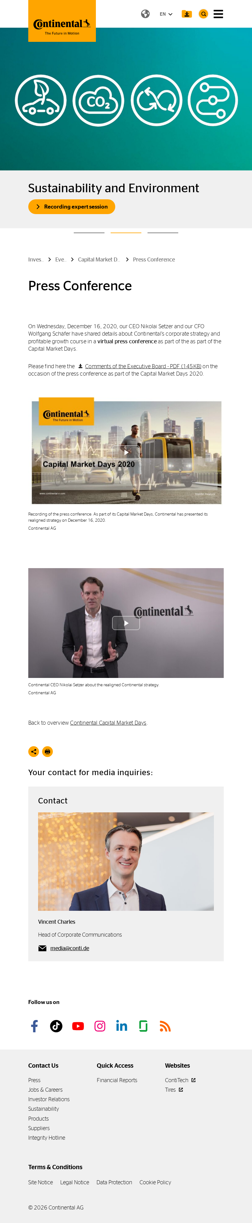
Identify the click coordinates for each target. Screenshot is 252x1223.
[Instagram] (101, 1026)
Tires (171, 1090)
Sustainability (43, 1109)
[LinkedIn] (123, 1026)
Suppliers (39, 1128)
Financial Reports (117, 1080)
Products (38, 1118)
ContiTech (177, 1080)
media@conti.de (69, 948)
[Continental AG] (62, 21)
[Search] (203, 14)
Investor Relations (49, 1099)
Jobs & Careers (45, 1090)
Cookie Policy (155, 1182)
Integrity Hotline (46, 1138)
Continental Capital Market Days (108, 723)
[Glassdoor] (144, 1026)
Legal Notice (74, 1182)
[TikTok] (57, 1026)
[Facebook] (35, 1026)
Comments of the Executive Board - (143, 366)
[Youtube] (79, 1026)
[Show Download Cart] (187, 13)
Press (34, 1080)
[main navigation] (218, 14)
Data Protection (114, 1182)
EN (163, 14)
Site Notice (40, 1182)
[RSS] (166, 1026)
